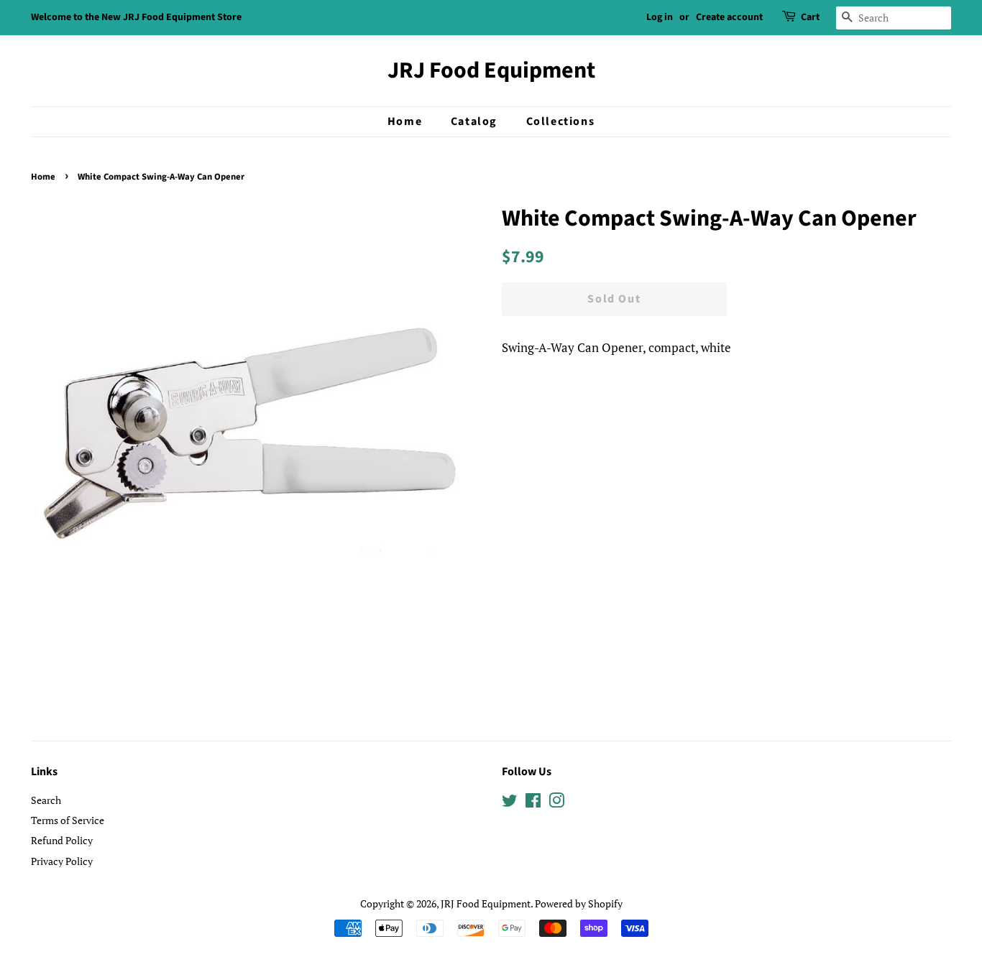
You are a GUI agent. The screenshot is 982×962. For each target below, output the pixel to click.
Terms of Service (67, 820)
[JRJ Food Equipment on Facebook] (533, 803)
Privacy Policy (62, 861)
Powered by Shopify (579, 903)
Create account (729, 17)
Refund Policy (62, 840)
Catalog (474, 121)
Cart (810, 17)
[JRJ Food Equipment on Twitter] (510, 803)
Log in (659, 17)
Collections (560, 121)
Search (46, 800)
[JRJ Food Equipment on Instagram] (556, 803)
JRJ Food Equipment (491, 70)
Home (404, 121)
